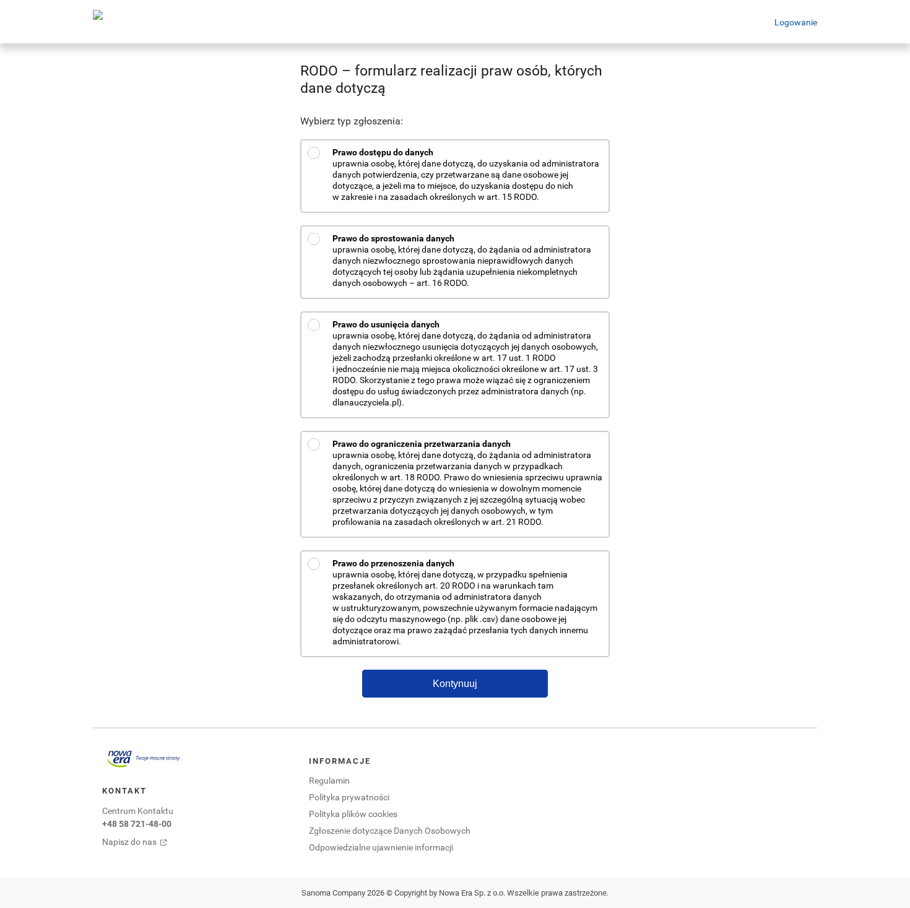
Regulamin (329, 780)
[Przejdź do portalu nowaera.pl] (143, 758)
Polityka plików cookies (353, 813)
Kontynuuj (455, 683)
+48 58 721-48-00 (136, 823)
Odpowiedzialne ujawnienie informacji (381, 847)
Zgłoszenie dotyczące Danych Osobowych (389, 830)
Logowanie (795, 22)
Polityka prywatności (349, 797)
